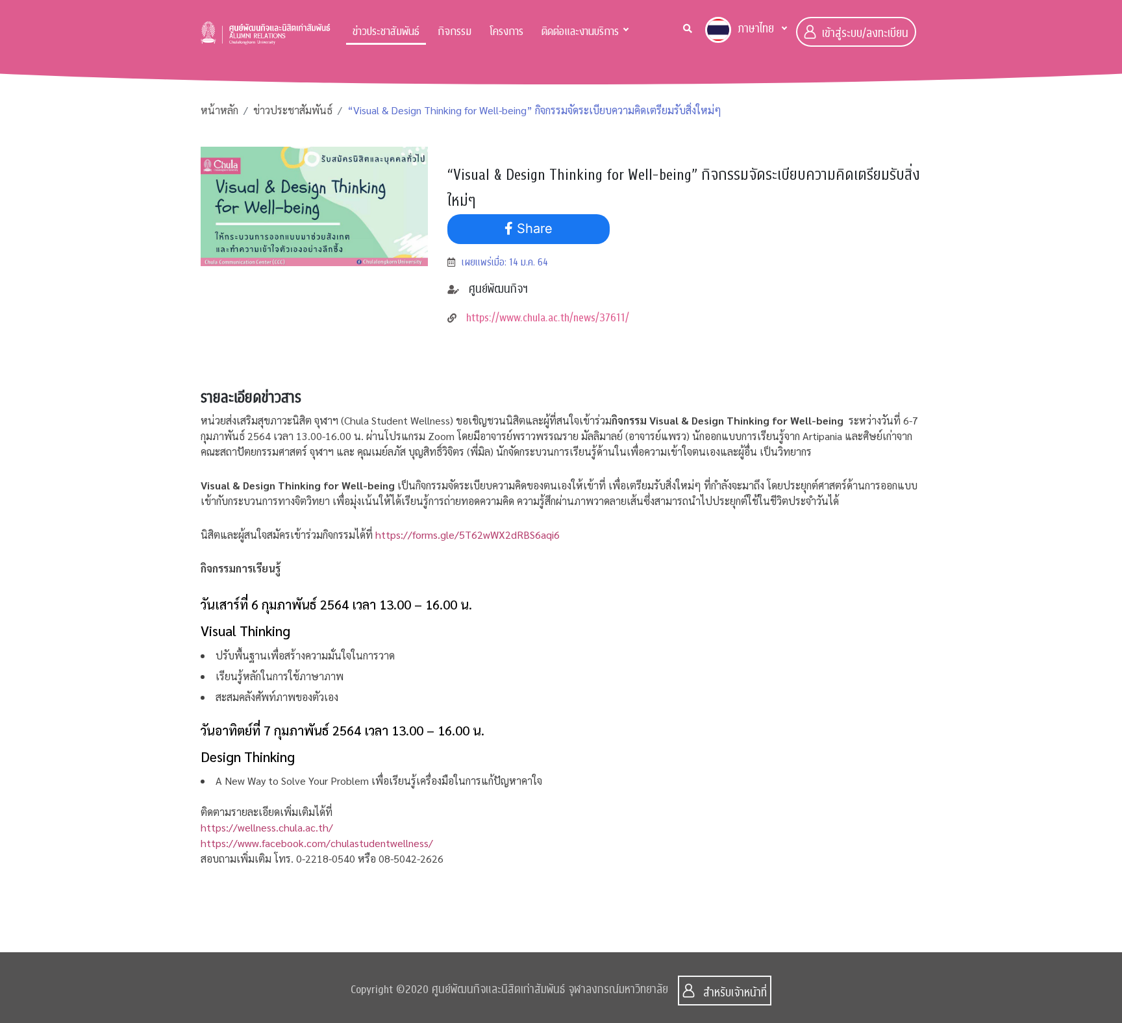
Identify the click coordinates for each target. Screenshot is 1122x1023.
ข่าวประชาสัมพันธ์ (386, 31)
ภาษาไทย (756, 29)
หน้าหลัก (219, 110)
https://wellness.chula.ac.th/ (267, 827)
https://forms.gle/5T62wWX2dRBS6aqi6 (467, 534)
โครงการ (506, 31)
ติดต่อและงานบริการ (580, 31)
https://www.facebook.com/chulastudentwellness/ (317, 843)
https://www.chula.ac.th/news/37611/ (547, 318)
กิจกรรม (454, 31)
